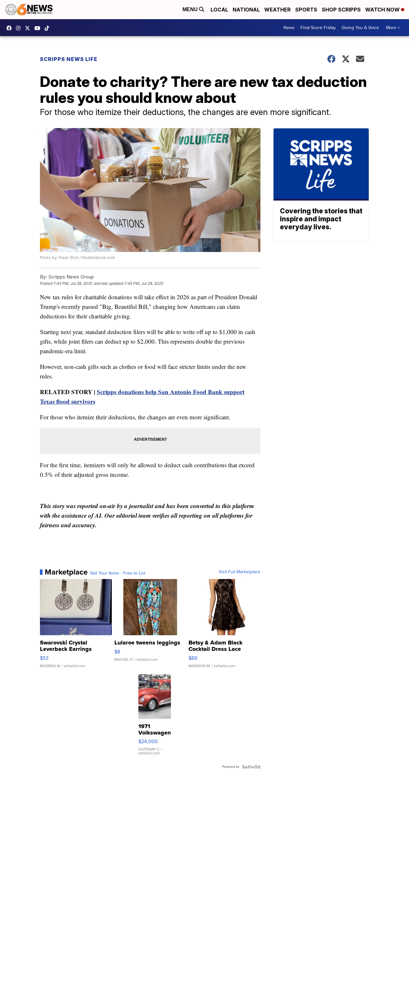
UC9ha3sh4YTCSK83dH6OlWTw (39, 28)
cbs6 (20, 28)
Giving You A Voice (360, 27)
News (289, 27)
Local (219, 9)
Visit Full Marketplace (239, 572)
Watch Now (383, 9)
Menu (190, 9)
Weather (277, 9)
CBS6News (10, 28)
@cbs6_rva (48, 28)
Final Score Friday (318, 27)
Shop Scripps (341, 9)
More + (393, 27)
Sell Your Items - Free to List (117, 573)
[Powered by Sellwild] (251, 767)
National (246, 9)
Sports (306, 9)
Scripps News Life (68, 59)
